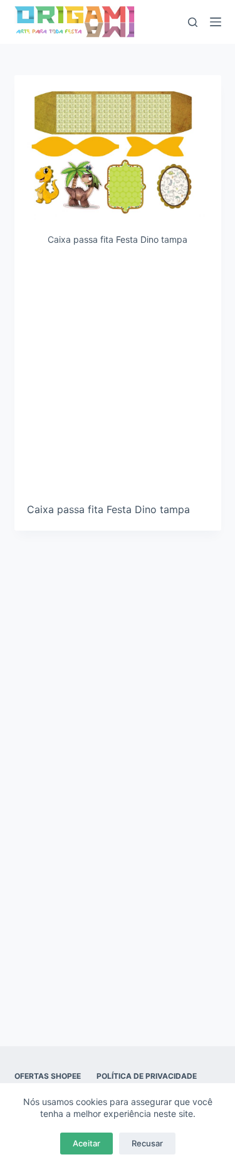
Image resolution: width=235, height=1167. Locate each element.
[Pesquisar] (192, 22)
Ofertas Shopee (47, 1076)
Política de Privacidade (147, 1076)
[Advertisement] (117, 379)
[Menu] (215, 22)
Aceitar (86, 1143)
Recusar (147, 1143)
